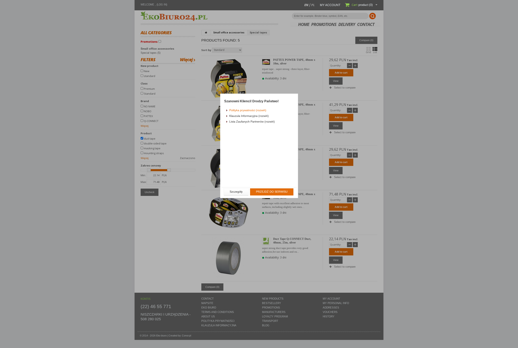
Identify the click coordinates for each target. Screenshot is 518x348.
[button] (236, 191)
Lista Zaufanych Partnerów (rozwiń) (252, 121)
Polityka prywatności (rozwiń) (247, 110)
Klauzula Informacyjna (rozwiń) (249, 115)
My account (330, 5)
